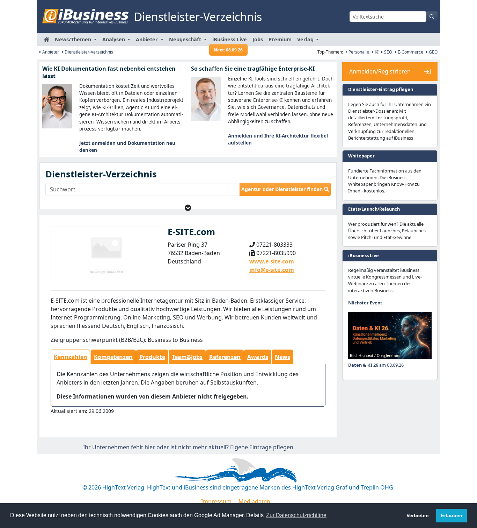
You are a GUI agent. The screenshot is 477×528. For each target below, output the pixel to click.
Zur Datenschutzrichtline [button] (296, 515)
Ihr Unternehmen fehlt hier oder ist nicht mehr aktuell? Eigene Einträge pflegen (188, 447)
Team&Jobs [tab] (187, 357)
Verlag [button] (306, 39)
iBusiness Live (229, 41)
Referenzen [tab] (225, 357)
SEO (387, 52)
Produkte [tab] (152, 357)
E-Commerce (410, 52)
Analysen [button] (114, 39)
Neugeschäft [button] (186, 39)
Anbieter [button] (147, 39)
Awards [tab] (257, 357)
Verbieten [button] (417, 515)
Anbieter (50, 52)
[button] (188, 207)
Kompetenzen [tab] (113, 357)
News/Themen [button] (74, 39)
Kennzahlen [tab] (70, 357)
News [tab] (282, 357)
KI (376, 52)
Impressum (216, 501)
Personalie (358, 52)
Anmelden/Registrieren (380, 71)
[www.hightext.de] (238, 469)
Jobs (257, 39)
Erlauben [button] (451, 515)
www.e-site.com (271, 261)
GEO (433, 52)
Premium (280, 39)
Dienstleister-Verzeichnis (88, 52)
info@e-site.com (271, 270)
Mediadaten (254, 501)
